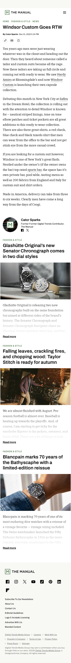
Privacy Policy (51, 639)
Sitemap (26, 643)
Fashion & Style (12, 239)
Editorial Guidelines (14, 613)
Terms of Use (35, 639)
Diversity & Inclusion (16, 639)
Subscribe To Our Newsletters (19, 599)
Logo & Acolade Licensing (17, 617)
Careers (37, 634)
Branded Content (13, 626)
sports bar (34, 170)
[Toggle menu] (64, 12)
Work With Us (51, 634)
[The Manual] (18, 12)
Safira (64, 99)
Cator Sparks (12, 34)
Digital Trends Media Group (17, 634)
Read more (9, 336)
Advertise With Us (13, 622)
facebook (22, 230)
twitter (27, 230)
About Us (9, 603)
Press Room (12, 643)
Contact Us (10, 608)
